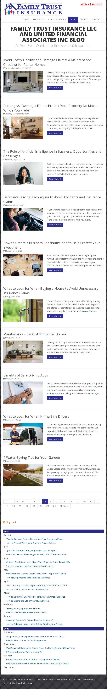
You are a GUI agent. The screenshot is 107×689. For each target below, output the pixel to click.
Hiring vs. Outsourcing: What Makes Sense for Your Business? (35, 636)
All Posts (64, 505)
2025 (6, 628)
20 (27, 505)
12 (70, 501)
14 (84, 501)
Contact (97, 19)
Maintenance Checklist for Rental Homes (34, 334)
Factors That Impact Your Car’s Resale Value (27, 589)
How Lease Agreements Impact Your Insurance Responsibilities (36, 585)
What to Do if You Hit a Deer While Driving (26, 612)
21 (34, 505)
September (9, 667)
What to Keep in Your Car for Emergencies (26, 640)
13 (77, 501)
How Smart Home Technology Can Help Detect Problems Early (36, 554)
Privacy (76, 679)
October (8, 655)
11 (64, 501)
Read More (54, 87)
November (9, 644)
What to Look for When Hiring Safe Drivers (36, 416)
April (6, 581)
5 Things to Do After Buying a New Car (24, 652)
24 (54, 505)
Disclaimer (88, 679)
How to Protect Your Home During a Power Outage (31, 543)
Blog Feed (11, 522)
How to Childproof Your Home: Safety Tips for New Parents (34, 624)
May (6, 569)
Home (25, 19)
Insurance (38, 19)
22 (41, 505)
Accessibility (9, 683)
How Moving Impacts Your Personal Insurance (28, 577)
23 (47, 505)
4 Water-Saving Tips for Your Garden (31, 457)
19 (20, 505)
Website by (25, 683)
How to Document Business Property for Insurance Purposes (35, 596)
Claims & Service (57, 19)
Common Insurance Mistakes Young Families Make (30, 566)
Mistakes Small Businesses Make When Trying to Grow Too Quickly (38, 562)
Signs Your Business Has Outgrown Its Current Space (31, 550)
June (6, 558)
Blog (73, 19)
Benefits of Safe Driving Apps (25, 375)
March (7, 593)
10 (57, 501)
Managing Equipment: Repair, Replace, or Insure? (29, 619)
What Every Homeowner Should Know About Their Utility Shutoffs (37, 663)
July (6, 546)
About (84, 19)
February (8, 604)
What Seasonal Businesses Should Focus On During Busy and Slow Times (40, 647)
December (9, 632)
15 (91, 501)
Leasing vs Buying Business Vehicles (23, 608)
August (7, 535)
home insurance (81, 311)
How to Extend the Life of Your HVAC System (27, 600)
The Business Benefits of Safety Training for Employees (32, 659)
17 (6, 505)
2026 (6, 531)
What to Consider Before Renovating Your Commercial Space (35, 538)
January (8, 616)
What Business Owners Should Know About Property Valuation (36, 573)
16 (98, 501)
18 (13, 505)
